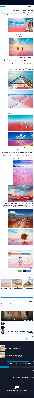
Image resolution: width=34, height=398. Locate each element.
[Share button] (17, 271)
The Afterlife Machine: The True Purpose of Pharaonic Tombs (17, 2)
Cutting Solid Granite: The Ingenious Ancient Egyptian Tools (18, 288)
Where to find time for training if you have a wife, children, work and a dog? (20, 322)
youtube (26, 305)
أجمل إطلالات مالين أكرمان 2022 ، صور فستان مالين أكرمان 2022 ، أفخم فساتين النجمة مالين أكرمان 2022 (13, 339)
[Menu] (33, 6)
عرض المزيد (3, 277)
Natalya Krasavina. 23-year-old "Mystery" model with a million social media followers (22, 372)
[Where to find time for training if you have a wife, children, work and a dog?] (3, 323)
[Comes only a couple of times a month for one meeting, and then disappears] (3, 328)
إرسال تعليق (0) (17, 297)
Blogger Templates (17, 396)
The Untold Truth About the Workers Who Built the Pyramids (6, 288)
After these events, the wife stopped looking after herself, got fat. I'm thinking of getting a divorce (19, 332)
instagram (9, 305)
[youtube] (17, 3)
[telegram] (13, 3)
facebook (9, 303)
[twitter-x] (18, 3)
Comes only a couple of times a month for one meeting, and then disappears (20, 327)
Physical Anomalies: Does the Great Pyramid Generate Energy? (28, 288)
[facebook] (20, 3)
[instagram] (15, 3)
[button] (6, 6)
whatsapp (25, 303)
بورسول (23, 248)
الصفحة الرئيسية (31, 9)
